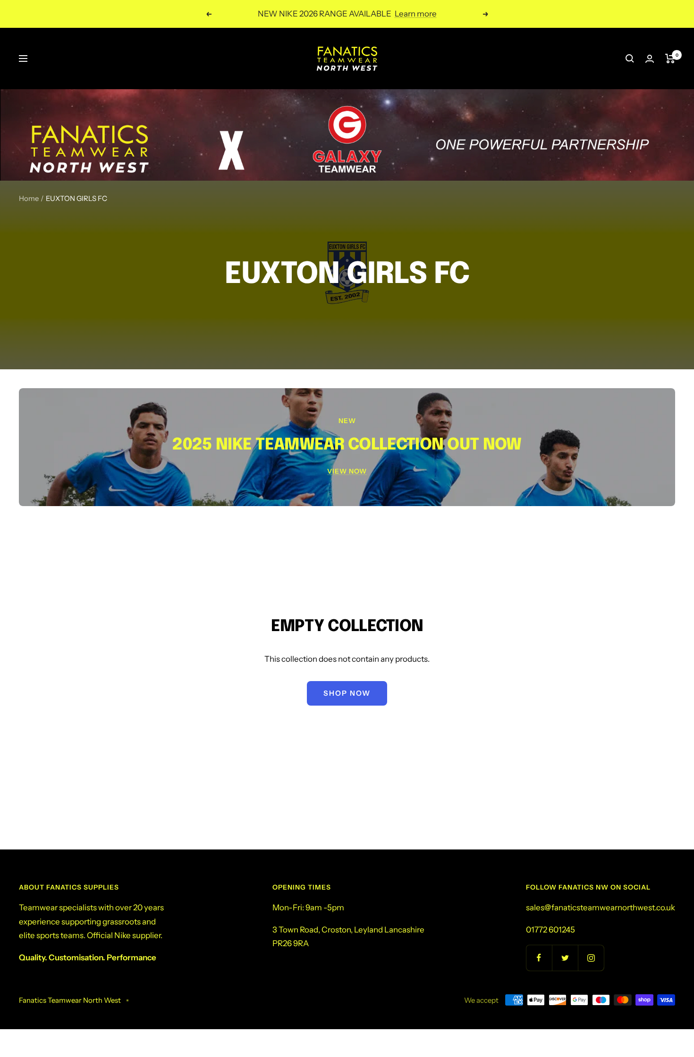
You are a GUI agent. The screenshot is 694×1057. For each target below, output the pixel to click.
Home (29, 198)
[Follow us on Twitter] (565, 958)
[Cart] (670, 58)
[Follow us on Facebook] (539, 958)
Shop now (347, 693)
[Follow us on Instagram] (591, 958)
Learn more (416, 13)
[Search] (630, 58)
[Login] (649, 59)
